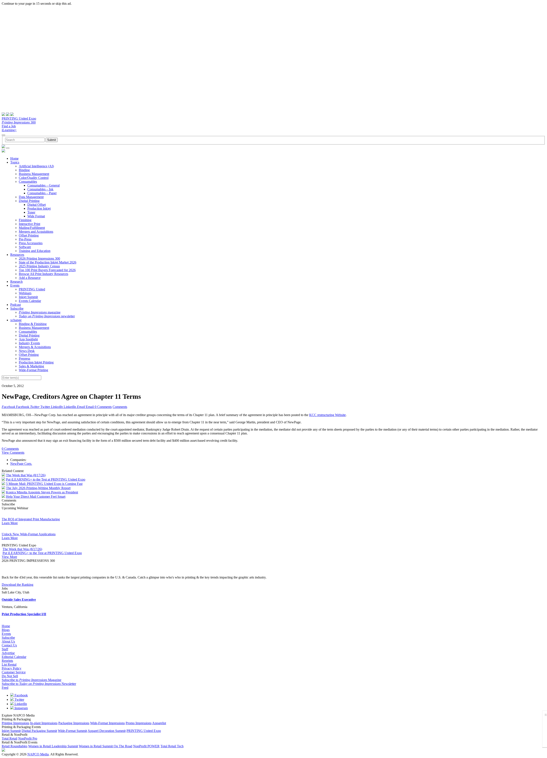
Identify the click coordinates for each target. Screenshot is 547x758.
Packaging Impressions (73, 723)
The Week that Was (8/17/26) (26, 475)
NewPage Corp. (21, 463)
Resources (17, 254)
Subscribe (17, 308)
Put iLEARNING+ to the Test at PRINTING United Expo (45, 479)
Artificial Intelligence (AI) (36, 166)
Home (14, 158)
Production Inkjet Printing (36, 362)
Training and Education (34, 251)
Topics (14, 162)
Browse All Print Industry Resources (43, 274)
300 (19, 122)
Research (16, 281)
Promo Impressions (138, 723)
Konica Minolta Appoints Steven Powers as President (42, 492)
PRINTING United (32, 289)
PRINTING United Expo (19, 118)
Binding (24, 170)
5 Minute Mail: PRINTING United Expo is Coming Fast (44, 484)
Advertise (8, 653)
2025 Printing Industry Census (39, 266)
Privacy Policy (11, 668)
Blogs (6, 630)
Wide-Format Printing (33, 370)
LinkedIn (20, 704)
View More (9, 557)
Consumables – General (43, 185)
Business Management (34, 174)
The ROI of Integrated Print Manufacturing (31, 519)
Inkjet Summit (28, 297)
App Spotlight (28, 339)
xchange (16, 320)
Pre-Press (25, 239)
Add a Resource (30, 278)
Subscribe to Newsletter (39, 684)
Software (25, 247)
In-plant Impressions (43, 723)
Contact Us (9, 645)
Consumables (28, 181)
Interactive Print (29, 224)
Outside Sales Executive (19, 599)
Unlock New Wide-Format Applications (29, 534)
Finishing (25, 220)
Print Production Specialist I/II (24, 614)
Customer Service (14, 672)
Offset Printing (29, 235)
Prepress (24, 358)
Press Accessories (31, 243)
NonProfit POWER (146, 746)
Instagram (21, 708)
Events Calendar (30, 301)
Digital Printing (29, 201)
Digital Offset (36, 204)
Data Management (31, 197)
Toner (31, 212)
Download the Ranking (17, 584)
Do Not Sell (10, 676)
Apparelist (159, 723)
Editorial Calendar (14, 657)
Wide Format (36, 216)
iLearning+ (9, 130)
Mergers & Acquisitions (35, 347)
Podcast (15, 304)
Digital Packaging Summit (39, 731)
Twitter (19, 699)
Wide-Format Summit (72, 731)
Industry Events (29, 343)
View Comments (13, 452)
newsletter (47, 316)
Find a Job (9, 126)
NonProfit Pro (27, 738)
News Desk (27, 351)
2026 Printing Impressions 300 (39, 258)
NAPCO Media (38, 754)
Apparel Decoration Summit (107, 731)
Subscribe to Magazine (31, 680)
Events (14, 285)
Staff (5, 649)
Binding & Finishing (33, 324)
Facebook (21, 695)
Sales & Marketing (31, 366)
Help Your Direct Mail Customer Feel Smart (35, 496)
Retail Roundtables (14, 746)
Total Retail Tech (172, 746)
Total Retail (9, 738)
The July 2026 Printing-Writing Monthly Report (38, 488)
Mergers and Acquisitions (36, 231)
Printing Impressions (15, 723)
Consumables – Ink (40, 189)
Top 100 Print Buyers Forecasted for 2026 (47, 270)
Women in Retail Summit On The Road (105, 746)
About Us (8, 641)
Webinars (25, 293)
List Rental (9, 664)
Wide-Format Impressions (107, 723)
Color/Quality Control (34, 178)
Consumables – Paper (42, 193)
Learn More (10, 523)
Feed (5, 687)
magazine (39, 312)
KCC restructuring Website (327, 415)
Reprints (7, 660)
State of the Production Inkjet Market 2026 (47, 262)
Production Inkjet (39, 208)
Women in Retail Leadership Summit (53, 746)
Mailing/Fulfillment (32, 228)
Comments (120, 407)
